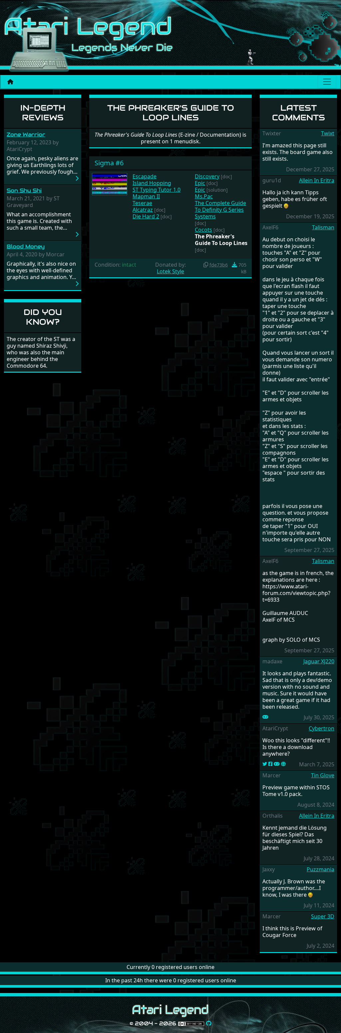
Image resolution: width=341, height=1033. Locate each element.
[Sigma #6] (109, 183)
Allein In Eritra (316, 180)
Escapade (145, 176)
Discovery (207, 176)
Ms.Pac (204, 196)
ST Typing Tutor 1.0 (156, 189)
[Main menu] (327, 81)
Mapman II (146, 196)
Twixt (327, 133)
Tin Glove (322, 775)
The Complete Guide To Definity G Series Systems (220, 210)
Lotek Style (170, 271)
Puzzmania (320, 869)
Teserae (142, 203)
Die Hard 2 (146, 216)
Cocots (203, 229)
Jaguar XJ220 (318, 661)
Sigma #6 (109, 162)
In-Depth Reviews (42, 113)
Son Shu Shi (24, 190)
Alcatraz (143, 209)
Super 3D (322, 916)
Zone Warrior (26, 134)
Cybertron (321, 728)
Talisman (323, 227)
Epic (200, 183)
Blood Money (26, 246)
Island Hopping (152, 183)
